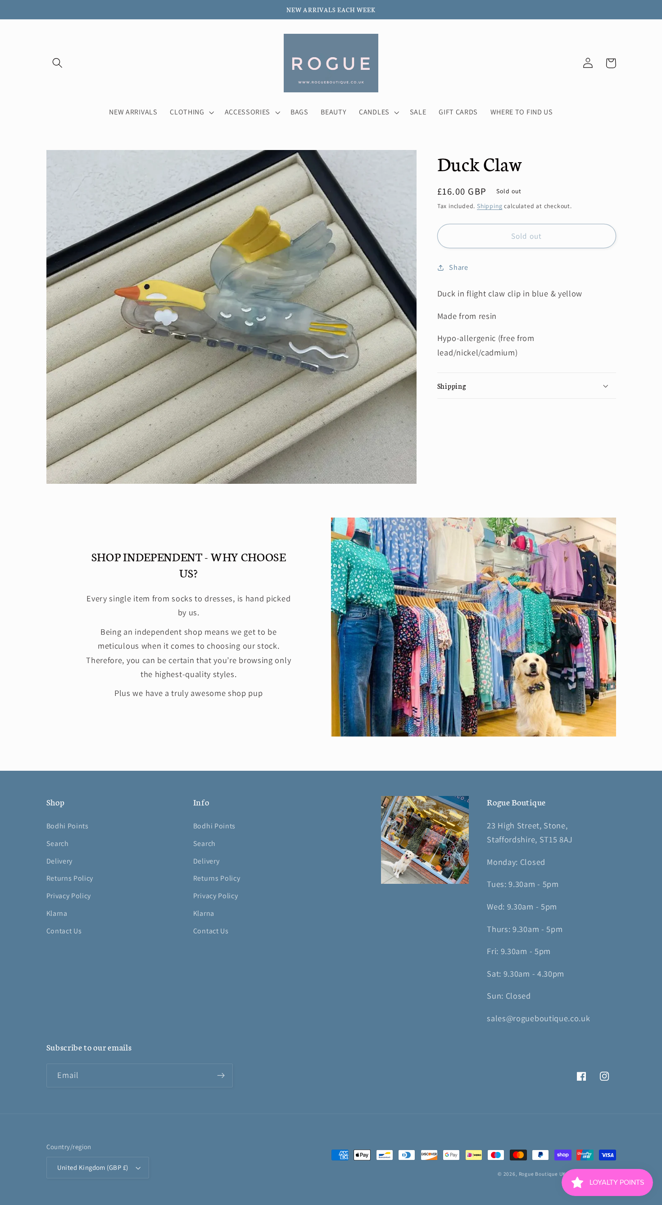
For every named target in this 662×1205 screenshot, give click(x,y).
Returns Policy (70, 878)
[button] (57, 63)
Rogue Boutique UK (543, 1173)
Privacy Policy (68, 895)
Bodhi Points (67, 826)
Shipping (489, 206)
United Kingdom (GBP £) (92, 1167)
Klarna (57, 913)
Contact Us (64, 931)
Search (57, 843)
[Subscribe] (220, 1076)
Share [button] (458, 267)
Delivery (59, 861)
